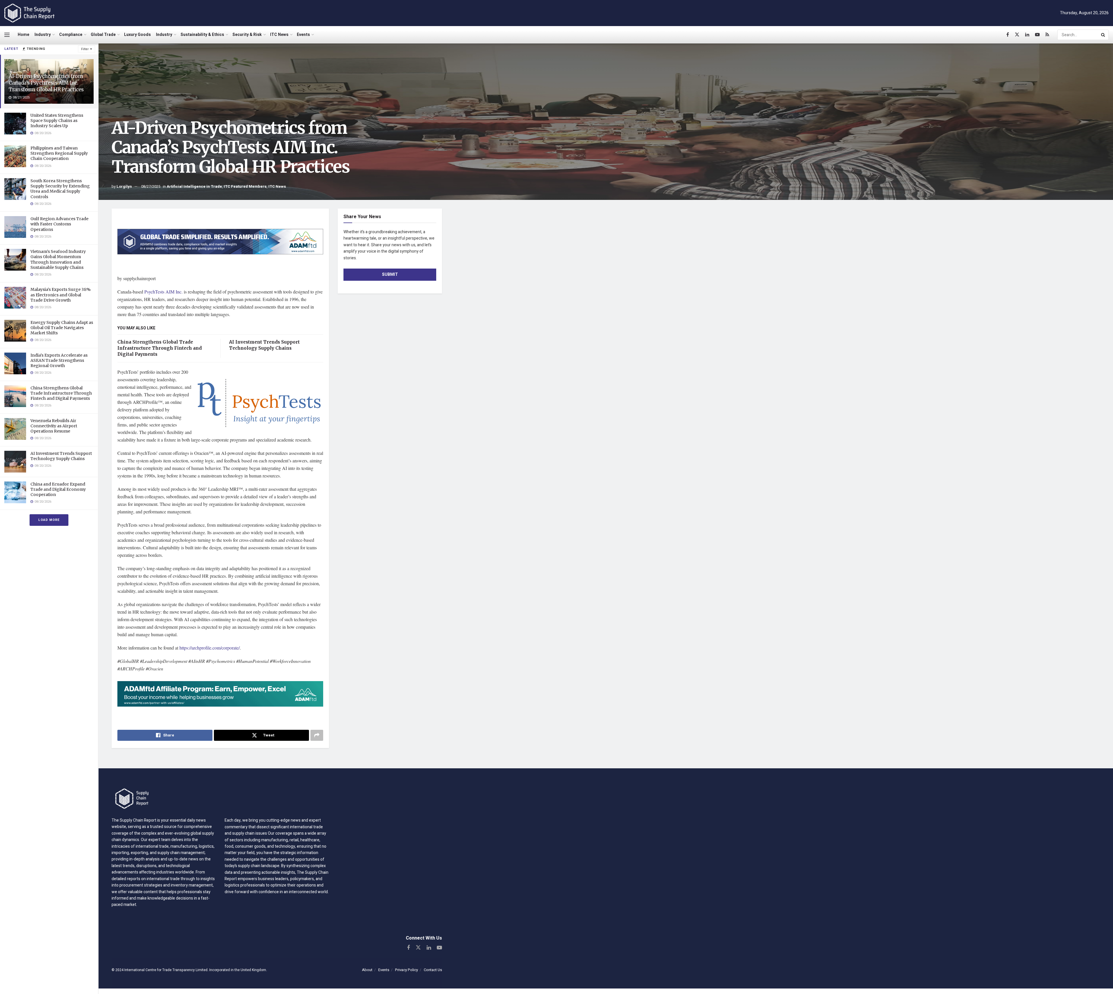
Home (23, 35)
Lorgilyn (124, 186)
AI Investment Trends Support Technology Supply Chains (61, 456)
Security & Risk (247, 35)
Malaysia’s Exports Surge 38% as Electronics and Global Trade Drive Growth (60, 294)
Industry (42, 35)
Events (303, 35)
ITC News (279, 35)
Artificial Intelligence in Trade (194, 186)
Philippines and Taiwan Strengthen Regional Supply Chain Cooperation (59, 153)
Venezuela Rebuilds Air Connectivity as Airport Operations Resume (53, 426)
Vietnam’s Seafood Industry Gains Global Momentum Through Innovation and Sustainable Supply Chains (58, 259)
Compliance (70, 35)
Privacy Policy (406, 970)
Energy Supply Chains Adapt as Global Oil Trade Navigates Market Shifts (61, 327)
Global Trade (103, 35)
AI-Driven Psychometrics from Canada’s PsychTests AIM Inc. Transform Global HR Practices (46, 83)
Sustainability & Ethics (202, 35)
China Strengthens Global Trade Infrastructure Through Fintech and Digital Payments (61, 393)
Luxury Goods (137, 35)
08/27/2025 (150, 186)
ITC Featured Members (245, 186)
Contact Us (433, 970)
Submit (390, 274)
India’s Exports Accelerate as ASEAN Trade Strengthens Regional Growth (59, 360)
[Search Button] (1103, 35)
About (367, 970)
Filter (85, 49)
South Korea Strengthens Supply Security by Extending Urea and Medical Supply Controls (60, 188)
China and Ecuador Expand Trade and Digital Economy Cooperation (58, 489)
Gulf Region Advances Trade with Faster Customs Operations (59, 224)
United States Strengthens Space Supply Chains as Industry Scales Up (56, 120)
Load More (49, 519)
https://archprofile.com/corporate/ (209, 648)
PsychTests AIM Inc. (163, 292)
